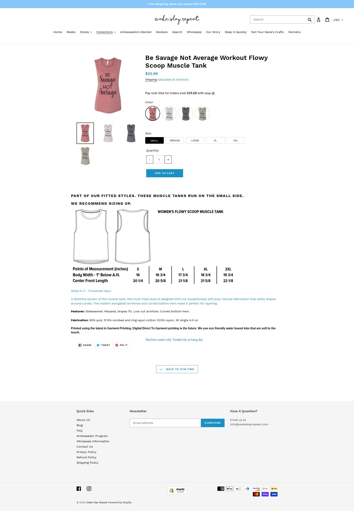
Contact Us (85, 446)
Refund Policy (86, 457)
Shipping (151, 79)
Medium (175, 140)
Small (154, 140)
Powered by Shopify (119, 502)
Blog (80, 425)
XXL (235, 140)
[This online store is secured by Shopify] (177, 493)
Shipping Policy (87, 462)
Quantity (152, 150)
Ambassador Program (92, 436)
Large (195, 140)
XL (215, 140)
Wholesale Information (93, 441)
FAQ (79, 430)
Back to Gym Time (179, 369)
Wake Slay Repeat (96, 502)
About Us (83, 420)
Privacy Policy (86, 452)
